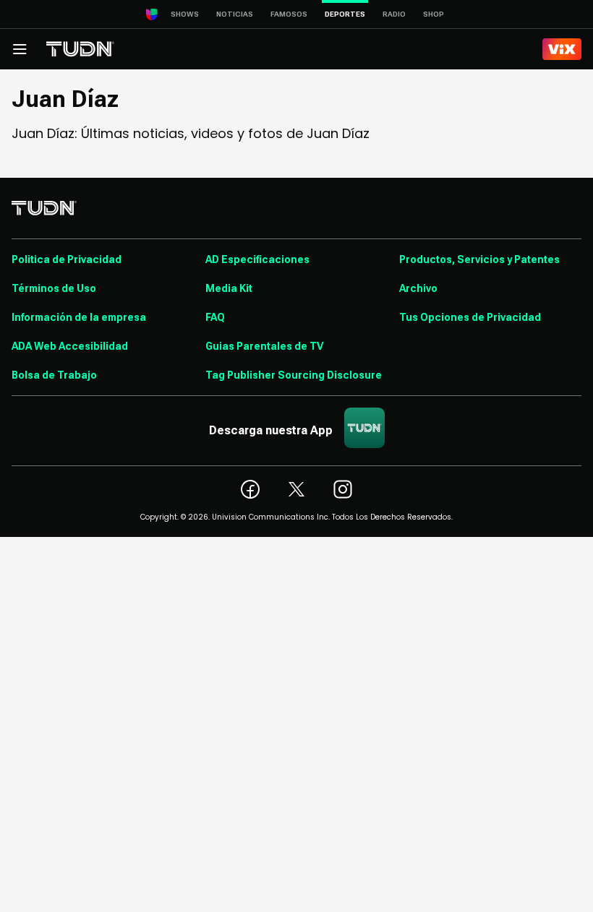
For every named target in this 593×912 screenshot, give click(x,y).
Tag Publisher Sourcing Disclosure (293, 375)
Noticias (234, 14)
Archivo (418, 288)
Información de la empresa (79, 317)
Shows (185, 14)
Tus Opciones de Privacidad (470, 317)
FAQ (215, 317)
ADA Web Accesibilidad (70, 346)
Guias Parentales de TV (264, 346)
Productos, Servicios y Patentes (479, 259)
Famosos (288, 14)
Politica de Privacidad (66, 259)
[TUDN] (80, 49)
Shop (433, 14)
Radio (394, 14)
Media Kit (228, 288)
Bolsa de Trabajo (54, 375)
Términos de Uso (54, 288)
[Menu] (19, 49)
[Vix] (561, 49)
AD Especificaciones (257, 259)
